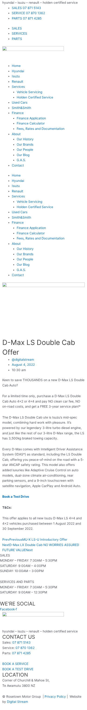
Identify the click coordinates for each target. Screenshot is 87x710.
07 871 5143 (21, 642)
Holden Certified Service (35, 97)
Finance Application (31, 118)
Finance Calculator (31, 123)
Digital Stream (17, 701)
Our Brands (25, 144)
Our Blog (23, 155)
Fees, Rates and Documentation (40, 129)
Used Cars (19, 102)
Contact (18, 165)
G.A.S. (21, 160)
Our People (25, 149)
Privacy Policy (55, 696)
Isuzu (16, 76)
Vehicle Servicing (29, 92)
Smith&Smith (21, 108)
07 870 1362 (25, 648)
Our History (25, 139)
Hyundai (18, 71)
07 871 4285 (21, 653)
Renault (17, 81)
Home (16, 66)
